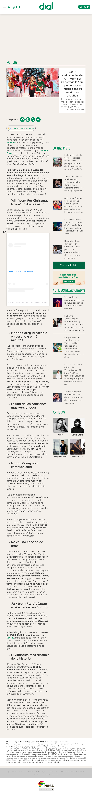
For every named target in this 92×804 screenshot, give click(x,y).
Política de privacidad (67, 772)
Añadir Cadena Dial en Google (23, 128)
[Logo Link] (46, 6)
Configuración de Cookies (50, 775)
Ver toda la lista (68, 265)
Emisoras (31, 772)
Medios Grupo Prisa (46, 789)
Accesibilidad (53, 772)
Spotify (10, 637)
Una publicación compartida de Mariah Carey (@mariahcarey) (30, 302)
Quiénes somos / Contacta (16, 772)
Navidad (11, 142)
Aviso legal (41, 772)
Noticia (12, 62)
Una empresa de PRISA (46, 784)
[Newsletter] (18, 7)
